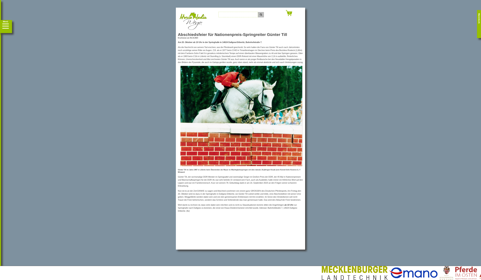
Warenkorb (479, 18)
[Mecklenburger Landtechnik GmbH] (321, 273)
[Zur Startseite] (193, 31)
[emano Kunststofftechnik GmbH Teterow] (379, 273)
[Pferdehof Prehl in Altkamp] (458, 273)
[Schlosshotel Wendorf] (412, 273)
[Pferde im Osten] (432, 273)
